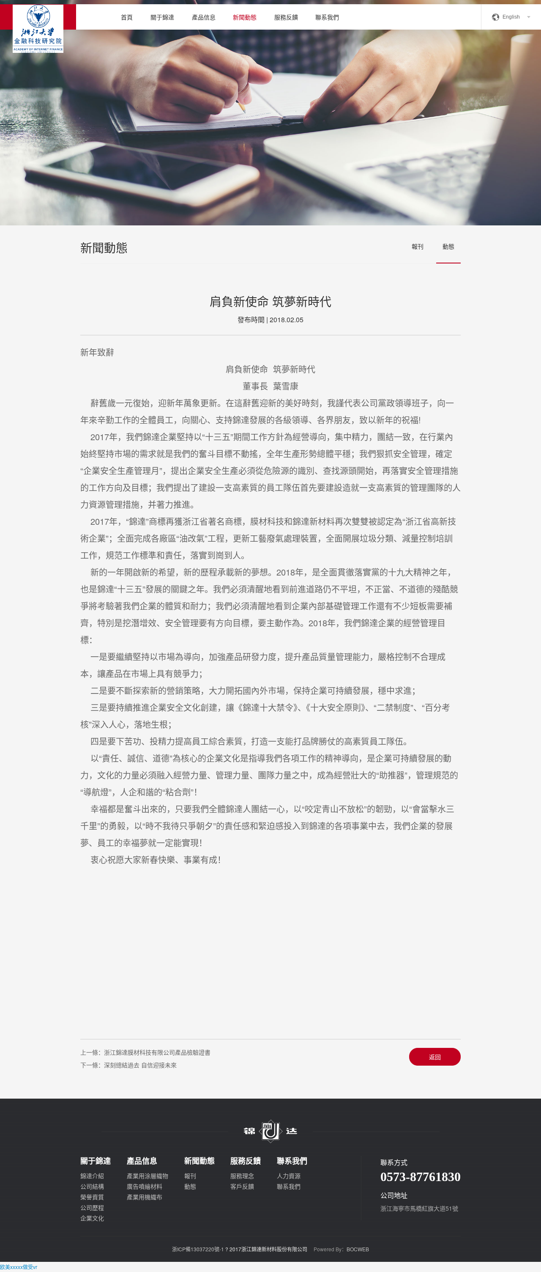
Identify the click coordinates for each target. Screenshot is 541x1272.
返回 (435, 1057)
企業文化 (92, 1218)
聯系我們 (327, 17)
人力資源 (289, 1175)
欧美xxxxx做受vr (18, 1266)
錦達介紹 (92, 1175)
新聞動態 (245, 17)
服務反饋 (286, 17)
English (511, 17)
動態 (448, 246)
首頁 (127, 17)
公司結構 (92, 1186)
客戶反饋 (242, 1186)
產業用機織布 (144, 1196)
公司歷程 (92, 1207)
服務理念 (242, 1175)
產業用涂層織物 (147, 1175)
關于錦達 (162, 17)
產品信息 (204, 17)
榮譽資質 (92, 1196)
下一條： (128, 1065)
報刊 (418, 246)
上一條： (145, 1052)
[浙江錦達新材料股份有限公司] (38, 17)
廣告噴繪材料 (144, 1186)
